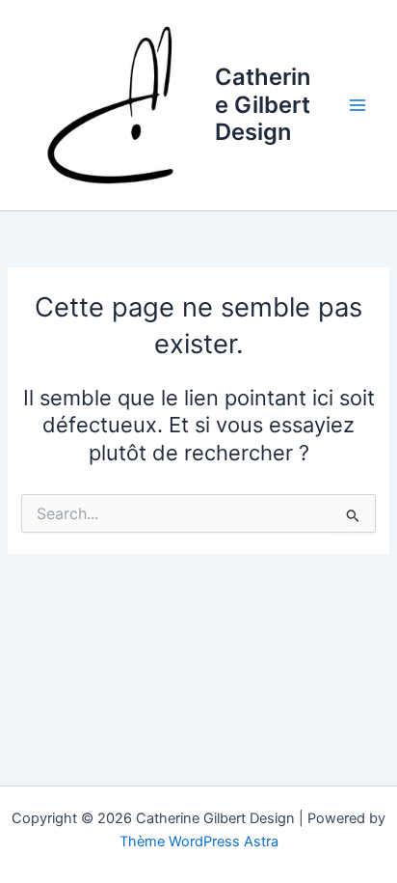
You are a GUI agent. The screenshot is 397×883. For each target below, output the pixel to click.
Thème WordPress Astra (198, 841)
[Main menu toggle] (357, 105)
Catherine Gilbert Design (262, 104)
